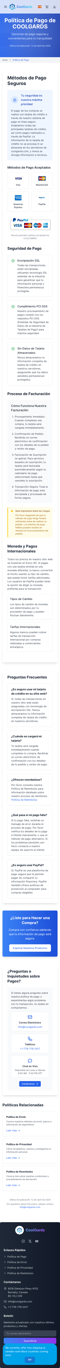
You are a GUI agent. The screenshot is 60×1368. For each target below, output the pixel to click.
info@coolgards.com (30, 1026)
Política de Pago (16, 1256)
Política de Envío (17, 1262)
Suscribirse (30, 1340)
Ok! (30, 1359)
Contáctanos (28, 1083)
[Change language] (39, 6)
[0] (47, 7)
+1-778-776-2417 (30, 1048)
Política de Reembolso (24, 799)
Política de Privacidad (20, 1267)
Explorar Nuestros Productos (30, 948)
